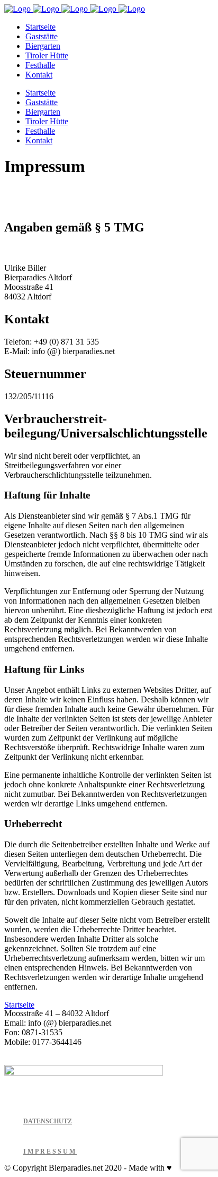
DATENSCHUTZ (47, 1121)
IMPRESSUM (50, 1151)
